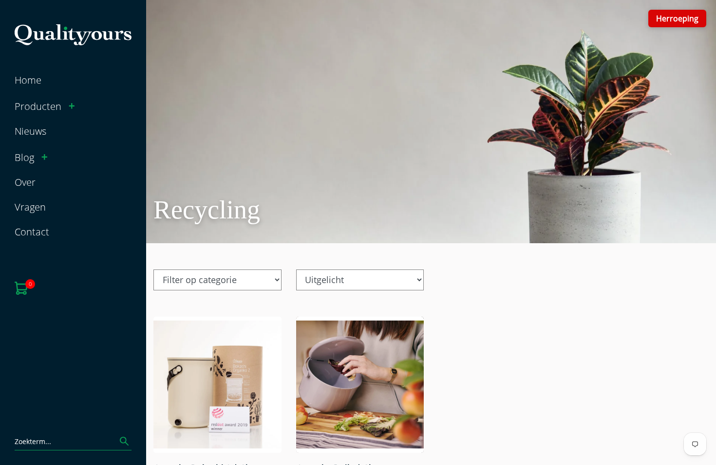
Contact (32, 231)
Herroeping (677, 18)
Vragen (30, 206)
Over (25, 182)
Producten (38, 106)
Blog (24, 157)
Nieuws (30, 131)
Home (28, 79)
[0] (21, 287)
